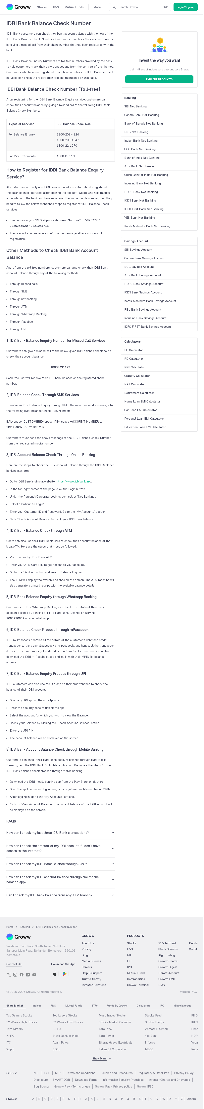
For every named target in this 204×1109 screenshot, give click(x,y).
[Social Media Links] (8, 974)
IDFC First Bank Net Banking (144, 209)
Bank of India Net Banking (142, 158)
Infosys (150, 1042)
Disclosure (40, 1080)
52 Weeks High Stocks (21, 1022)
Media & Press (91, 961)
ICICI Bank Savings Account (143, 292)
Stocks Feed (153, 1015)
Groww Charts (168, 961)
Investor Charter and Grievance (169, 1080)
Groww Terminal (138, 985)
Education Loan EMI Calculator (145, 427)
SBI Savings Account (138, 250)
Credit (193, 949)
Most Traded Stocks (112, 1015)
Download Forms (86, 1080)
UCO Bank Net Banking (140, 149)
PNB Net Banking (136, 132)
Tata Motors (14, 1029)
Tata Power (106, 1036)
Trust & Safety (91, 979)
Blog (85, 955)
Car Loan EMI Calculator (140, 410)
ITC (8, 1042)
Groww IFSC (145, 1086)
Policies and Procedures (116, 1073)
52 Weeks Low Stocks (68, 1022)
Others (191, 1099)
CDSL (56, 1049)
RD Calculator (133, 359)
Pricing (86, 949)
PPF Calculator (134, 367)
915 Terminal (167, 943)
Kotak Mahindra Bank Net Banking (147, 226)
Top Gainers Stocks (19, 1015)
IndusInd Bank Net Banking (142, 183)
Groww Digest (168, 967)
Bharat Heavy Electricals (115, 1042)
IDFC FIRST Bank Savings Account (147, 327)
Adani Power (61, 1042)
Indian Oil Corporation (113, 1049)
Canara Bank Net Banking (141, 115)
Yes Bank (151, 1036)
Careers (87, 967)
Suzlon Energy (154, 1022)
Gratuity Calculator (137, 376)
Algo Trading (166, 955)
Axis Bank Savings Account (142, 275)
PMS (161, 985)
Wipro (10, 1049)
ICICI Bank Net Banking (140, 200)
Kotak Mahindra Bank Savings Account (150, 301)
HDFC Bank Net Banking (141, 192)
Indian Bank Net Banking (141, 140)
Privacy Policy (183, 1073)
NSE (36, 1073)
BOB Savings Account (139, 267)
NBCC (149, 1049)
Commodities (136, 979)
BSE (47, 1073)
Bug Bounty (41, 1086)
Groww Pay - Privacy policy (113, 1086)
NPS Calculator (134, 384)
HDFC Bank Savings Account (144, 284)
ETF (129, 961)
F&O (130, 949)
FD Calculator (133, 350)
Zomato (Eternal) (156, 1029)
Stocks (131, 943)
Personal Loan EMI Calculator (144, 418)
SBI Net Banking (135, 106)
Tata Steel (106, 1029)
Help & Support (92, 973)
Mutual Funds (136, 973)
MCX (58, 1073)
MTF (130, 955)
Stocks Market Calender (115, 1022)
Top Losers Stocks (65, 1015)
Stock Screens (168, 949)
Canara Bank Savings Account (144, 258)
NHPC (10, 1036)
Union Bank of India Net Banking (146, 175)
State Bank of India (65, 1036)
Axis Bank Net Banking (139, 166)
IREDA (57, 1029)
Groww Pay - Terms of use (72, 1086)
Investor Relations (94, 985)
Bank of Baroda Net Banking (143, 123)
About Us (88, 943)
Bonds (193, 943)
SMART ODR (61, 1080)
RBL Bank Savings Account (142, 309)
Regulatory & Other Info (153, 1073)
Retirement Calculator (139, 393)
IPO (129, 967)
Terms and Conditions (80, 1073)
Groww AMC (166, 979)
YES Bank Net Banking (139, 217)
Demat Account (168, 973)
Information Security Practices (123, 1080)
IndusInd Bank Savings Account (145, 318)
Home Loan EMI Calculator (142, 401)
